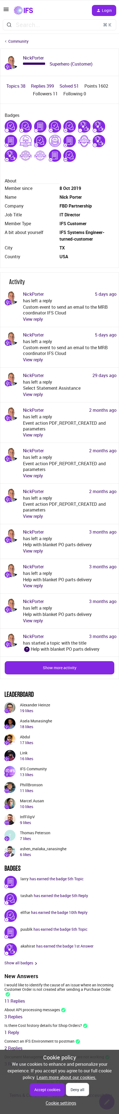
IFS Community (33, 768)
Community (18, 41)
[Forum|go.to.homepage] (23, 10)
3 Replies (13, 1017)
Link (23, 752)
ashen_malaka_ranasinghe (43, 848)
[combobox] (59, 24)
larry (24, 878)
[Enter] (9, 24)
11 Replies (14, 1001)
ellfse (25, 912)
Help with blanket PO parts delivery (57, 545)
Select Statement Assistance (52, 388)
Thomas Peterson (35, 832)
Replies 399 (43, 86)
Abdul (25, 736)
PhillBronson (31, 784)
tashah (26, 895)
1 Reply (11, 1032)
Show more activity (59, 667)
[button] (6, 11)
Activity (17, 282)
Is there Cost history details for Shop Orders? (43, 1025)
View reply (33, 319)
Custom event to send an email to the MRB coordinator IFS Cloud (65, 310)
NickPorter (33, 58)
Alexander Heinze (35, 704)
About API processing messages (32, 1009)
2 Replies (13, 1048)
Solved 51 (70, 86)
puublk (26, 929)
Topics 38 (16, 86)
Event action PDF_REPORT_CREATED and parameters (64, 426)
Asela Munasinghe (36, 720)
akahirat (27, 946)
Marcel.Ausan (32, 800)
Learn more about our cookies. (66, 1077)
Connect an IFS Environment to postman (39, 1041)
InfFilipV (27, 816)
